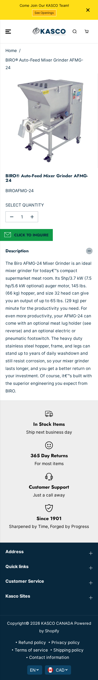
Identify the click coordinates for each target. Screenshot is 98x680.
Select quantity (24, 205)
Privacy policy (65, 642)
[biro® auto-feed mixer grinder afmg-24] (50, 120)
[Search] (75, 31)
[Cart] (87, 31)
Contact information (49, 657)
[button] (8, 31)
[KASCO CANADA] (49, 31)
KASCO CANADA (57, 623)
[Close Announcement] (88, 10)
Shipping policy (68, 650)
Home (11, 50)
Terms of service (31, 650)
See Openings (44, 13)
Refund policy (32, 642)
